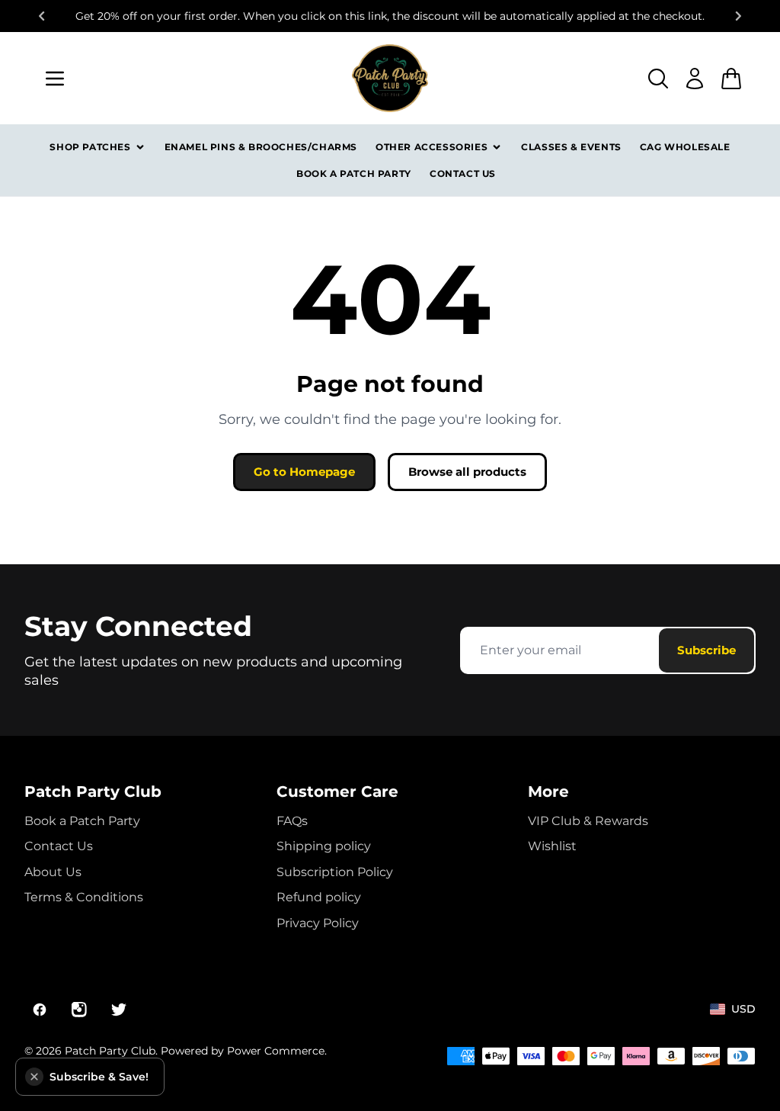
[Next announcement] (739, 16)
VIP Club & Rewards (588, 821)
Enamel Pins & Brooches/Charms (261, 147)
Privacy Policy (318, 923)
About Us (53, 872)
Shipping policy (324, 846)
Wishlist (552, 846)
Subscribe (706, 650)
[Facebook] (39, 1009)
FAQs (292, 821)
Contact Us (463, 173)
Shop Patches (90, 147)
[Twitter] (119, 1009)
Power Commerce (275, 1051)
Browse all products (467, 471)
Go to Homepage (304, 471)
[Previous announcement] (41, 16)
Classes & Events (571, 147)
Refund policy (319, 897)
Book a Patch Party (353, 173)
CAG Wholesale (685, 147)
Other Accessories (432, 147)
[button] (34, 1077)
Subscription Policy (335, 872)
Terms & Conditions (83, 897)
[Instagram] (79, 1009)
